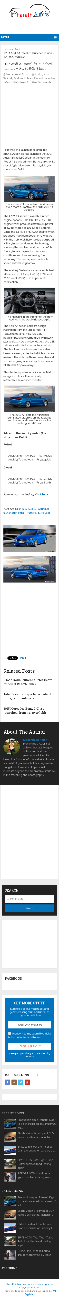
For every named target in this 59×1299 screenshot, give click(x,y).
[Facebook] (7, 1082)
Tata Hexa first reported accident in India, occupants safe (29, 696)
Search (29, 908)
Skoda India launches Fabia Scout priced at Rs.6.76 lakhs (27, 682)
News (29, 78)
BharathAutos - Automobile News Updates (29, 1284)
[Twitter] (20, 1082)
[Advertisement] (30, 27)
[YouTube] (27, 1082)
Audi (9, 78)
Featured (19, 78)
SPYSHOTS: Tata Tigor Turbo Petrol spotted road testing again (35, 1164)
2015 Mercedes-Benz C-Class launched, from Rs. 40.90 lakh (24, 711)
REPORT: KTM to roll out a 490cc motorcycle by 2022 (34, 1175)
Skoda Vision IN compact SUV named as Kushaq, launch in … (36, 1135)
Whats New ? (20, 82)
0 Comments (43, 82)
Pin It (23, 658)
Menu (5, 37)
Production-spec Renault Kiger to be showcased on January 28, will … (37, 1123)
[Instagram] (14, 1082)
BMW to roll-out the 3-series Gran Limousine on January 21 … (37, 1148)
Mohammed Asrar (17, 74)
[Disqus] (29, 835)
